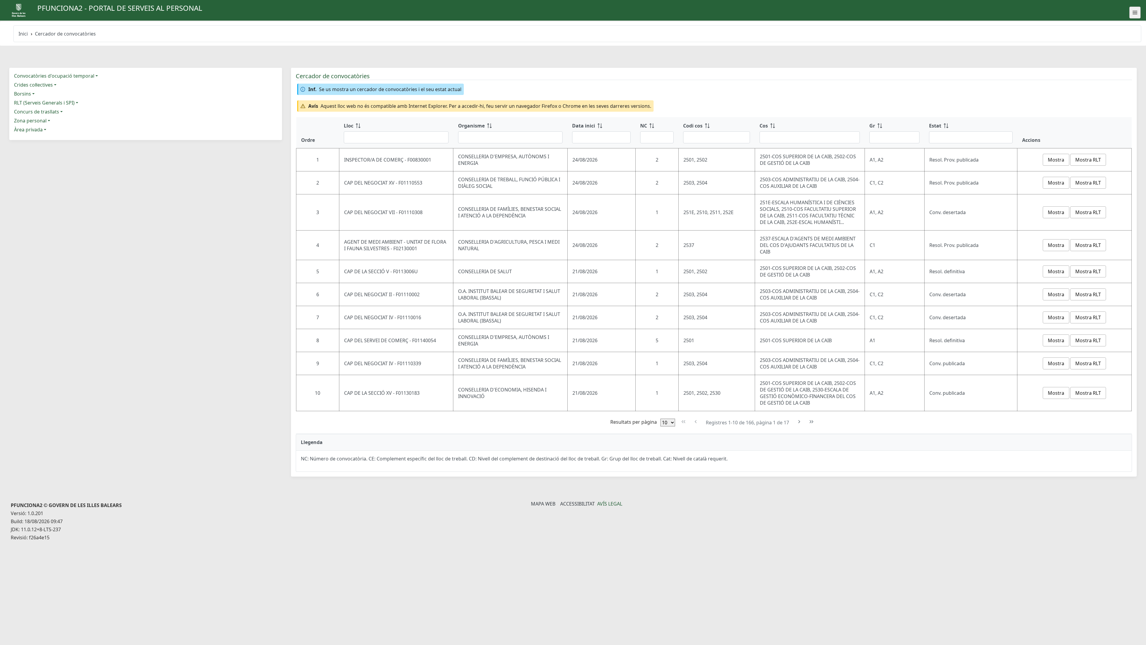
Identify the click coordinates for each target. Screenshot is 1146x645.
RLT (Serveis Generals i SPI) (44, 102)
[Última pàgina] (811, 421)
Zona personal (30, 120)
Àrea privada (28, 129)
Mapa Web (543, 503)
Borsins (22, 93)
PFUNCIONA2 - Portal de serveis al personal (119, 8)
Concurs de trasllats (36, 111)
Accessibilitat (577, 503)
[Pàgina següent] (799, 421)
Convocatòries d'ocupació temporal (54, 76)
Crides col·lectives (33, 85)
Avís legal (609, 503)
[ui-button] (1135, 13)
